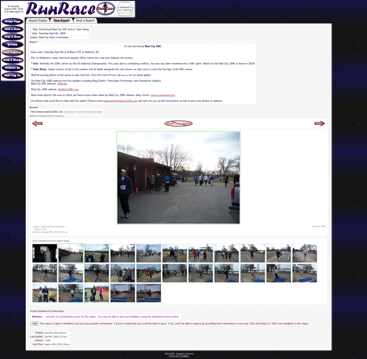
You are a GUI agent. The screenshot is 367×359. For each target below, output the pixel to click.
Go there (68, 111)
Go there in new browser (89, 111)
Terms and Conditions (179, 356)
